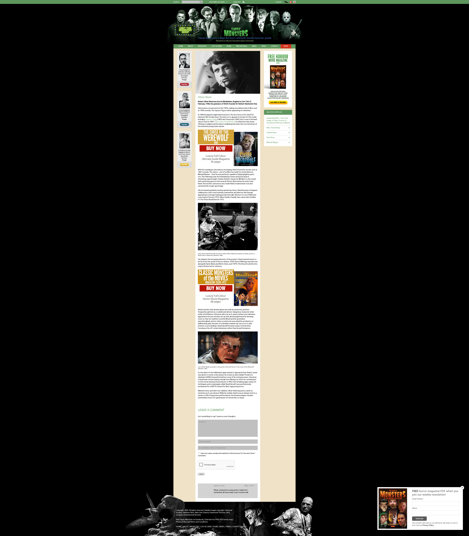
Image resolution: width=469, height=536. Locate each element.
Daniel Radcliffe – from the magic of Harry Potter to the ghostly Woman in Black (277, 120)
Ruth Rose (270, 138)
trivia (263, 46)
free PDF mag (241, 46)
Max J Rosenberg (273, 128)
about (190, 46)
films (229, 46)
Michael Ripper (272, 142)
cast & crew (216, 46)
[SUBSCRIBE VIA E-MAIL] (226, 2)
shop (286, 46)
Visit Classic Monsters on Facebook (189, 520)
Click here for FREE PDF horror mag (219, 520)
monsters (202, 46)
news (254, 46)
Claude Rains (271, 133)
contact (274, 46)
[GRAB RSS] (243, 2)
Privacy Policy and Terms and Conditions (192, 522)
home (180, 46)
